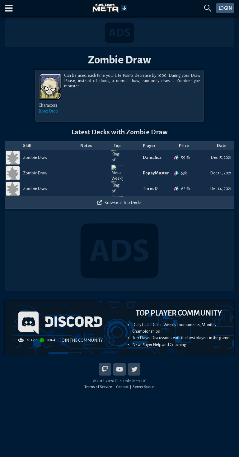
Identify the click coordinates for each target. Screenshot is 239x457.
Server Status (144, 387)
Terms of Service (98, 387)
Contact (122, 387)
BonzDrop (48, 111)
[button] (8, 8)
